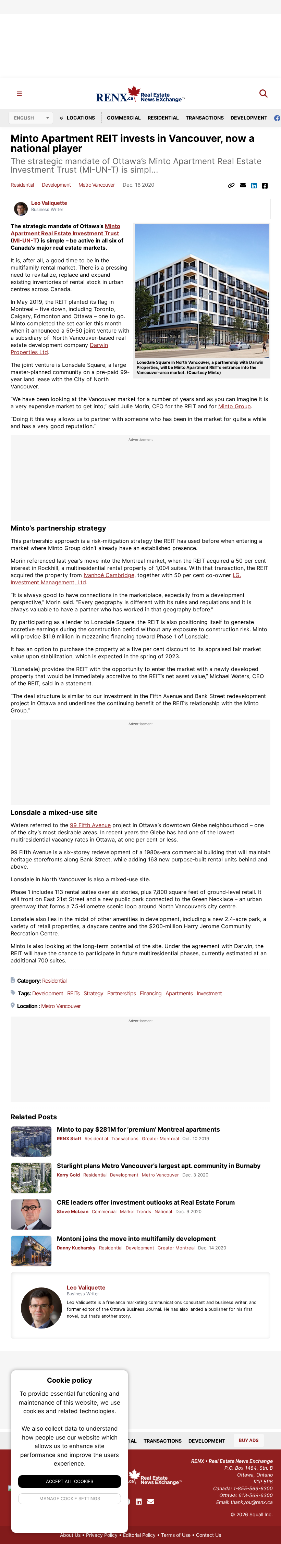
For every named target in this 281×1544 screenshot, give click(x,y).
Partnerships (121, 993)
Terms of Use (176, 1535)
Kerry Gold (68, 1175)
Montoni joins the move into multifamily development (136, 1238)
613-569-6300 (256, 1495)
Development (249, 118)
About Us (70, 1535)
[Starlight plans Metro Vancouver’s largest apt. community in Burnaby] (31, 1178)
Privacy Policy (102, 1535)
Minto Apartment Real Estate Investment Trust (65, 230)
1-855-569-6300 (253, 1488)
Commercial (124, 118)
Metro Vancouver (96, 185)
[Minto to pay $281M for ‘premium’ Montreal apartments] (31, 1141)
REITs (73, 993)
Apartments (179, 993)
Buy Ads (249, 1440)
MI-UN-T (25, 240)
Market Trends (135, 1211)
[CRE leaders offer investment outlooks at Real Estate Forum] (31, 1214)
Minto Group (234, 406)
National (163, 1211)
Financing (150, 993)
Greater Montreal (160, 1138)
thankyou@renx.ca (252, 1502)
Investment (209, 993)
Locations (80, 118)
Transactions (205, 118)
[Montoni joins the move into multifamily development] (31, 1251)
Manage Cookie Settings (69, 1498)
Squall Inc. (261, 1514)
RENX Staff (69, 1138)
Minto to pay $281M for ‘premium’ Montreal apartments (138, 1129)
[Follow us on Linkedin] (139, 1502)
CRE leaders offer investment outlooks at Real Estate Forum (146, 1202)
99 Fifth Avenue (90, 825)
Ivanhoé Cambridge (109, 575)
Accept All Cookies (69, 1481)
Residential (163, 118)
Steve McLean (72, 1211)
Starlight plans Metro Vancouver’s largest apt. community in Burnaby (159, 1165)
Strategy (93, 993)
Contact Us (208, 1535)
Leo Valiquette (49, 203)
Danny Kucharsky (76, 1247)
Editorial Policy (139, 1535)
